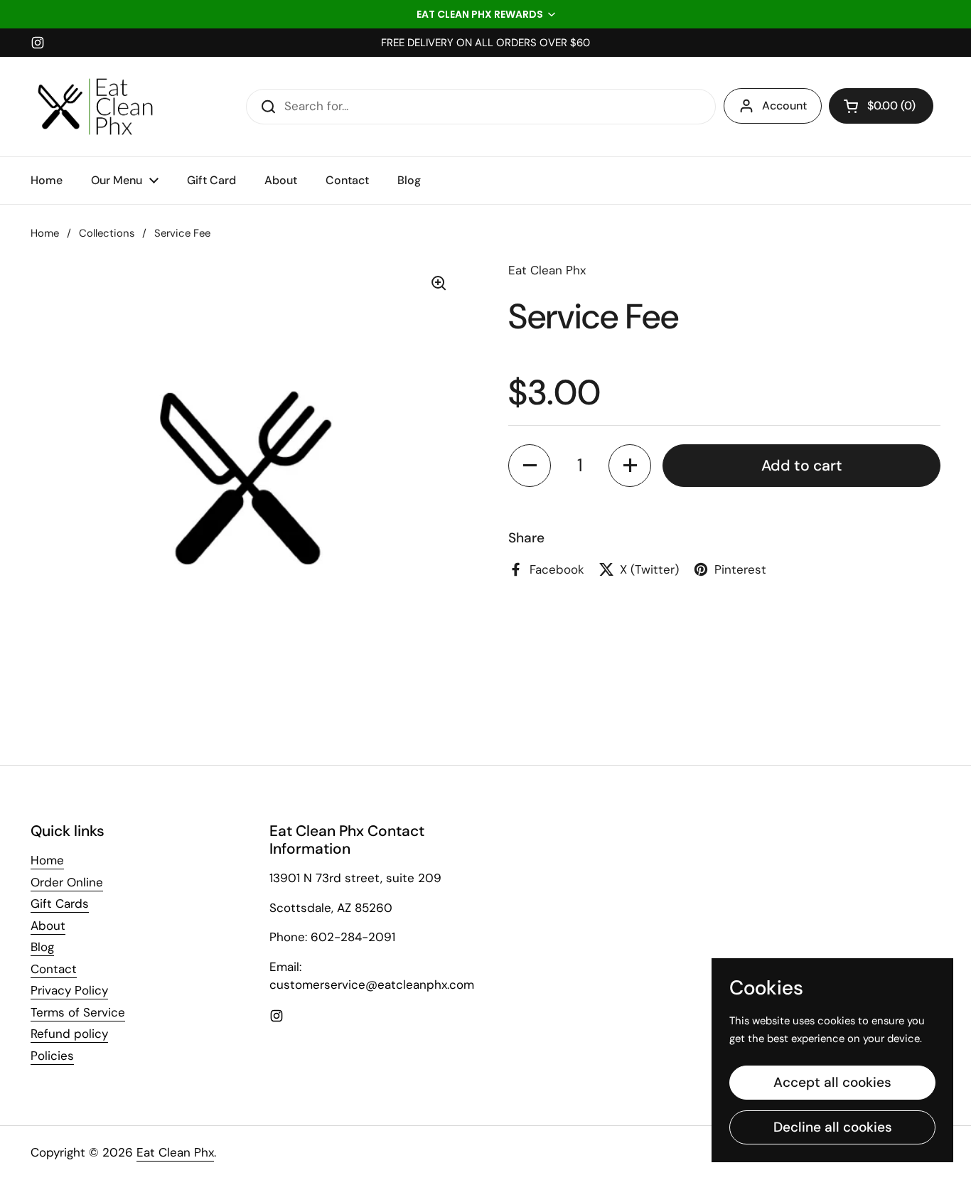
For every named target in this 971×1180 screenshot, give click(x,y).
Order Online (67, 882)
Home (45, 233)
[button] (485, 14)
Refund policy (69, 1033)
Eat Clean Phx (175, 1152)
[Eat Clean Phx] (95, 106)
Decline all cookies (832, 1127)
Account (784, 105)
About (48, 925)
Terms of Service (78, 1012)
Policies (52, 1055)
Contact (54, 969)
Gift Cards (60, 903)
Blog (42, 947)
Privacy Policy (69, 990)
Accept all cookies (832, 1082)
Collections (106, 233)
